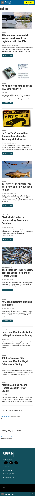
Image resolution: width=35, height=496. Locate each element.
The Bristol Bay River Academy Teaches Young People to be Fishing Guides (17, 272)
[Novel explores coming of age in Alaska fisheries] (17, 71)
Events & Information (7, 267)
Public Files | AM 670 (8, 474)
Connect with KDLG (8, 470)
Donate (29, 2)
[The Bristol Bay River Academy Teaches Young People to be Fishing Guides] (17, 255)
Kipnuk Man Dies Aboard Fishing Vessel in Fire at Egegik (14, 387)
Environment (5, 215)
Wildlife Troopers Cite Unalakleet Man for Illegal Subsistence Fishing (15, 361)
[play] (3, 494)
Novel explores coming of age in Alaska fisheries (17, 87)
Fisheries (4, 32)
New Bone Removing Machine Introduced (17, 303)
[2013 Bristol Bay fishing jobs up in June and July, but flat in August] (17, 169)
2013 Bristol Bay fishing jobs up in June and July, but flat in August (17, 186)
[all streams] (32, 494)
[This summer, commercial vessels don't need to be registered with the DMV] (17, 20)
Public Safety (5, 330)
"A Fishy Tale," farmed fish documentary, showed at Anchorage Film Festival (15, 136)
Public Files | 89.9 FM (8, 477)
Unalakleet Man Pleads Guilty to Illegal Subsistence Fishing (17, 334)
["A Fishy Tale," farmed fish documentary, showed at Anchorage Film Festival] (17, 118)
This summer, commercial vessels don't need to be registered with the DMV (15, 38)
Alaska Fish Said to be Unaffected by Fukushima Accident (15, 220)
